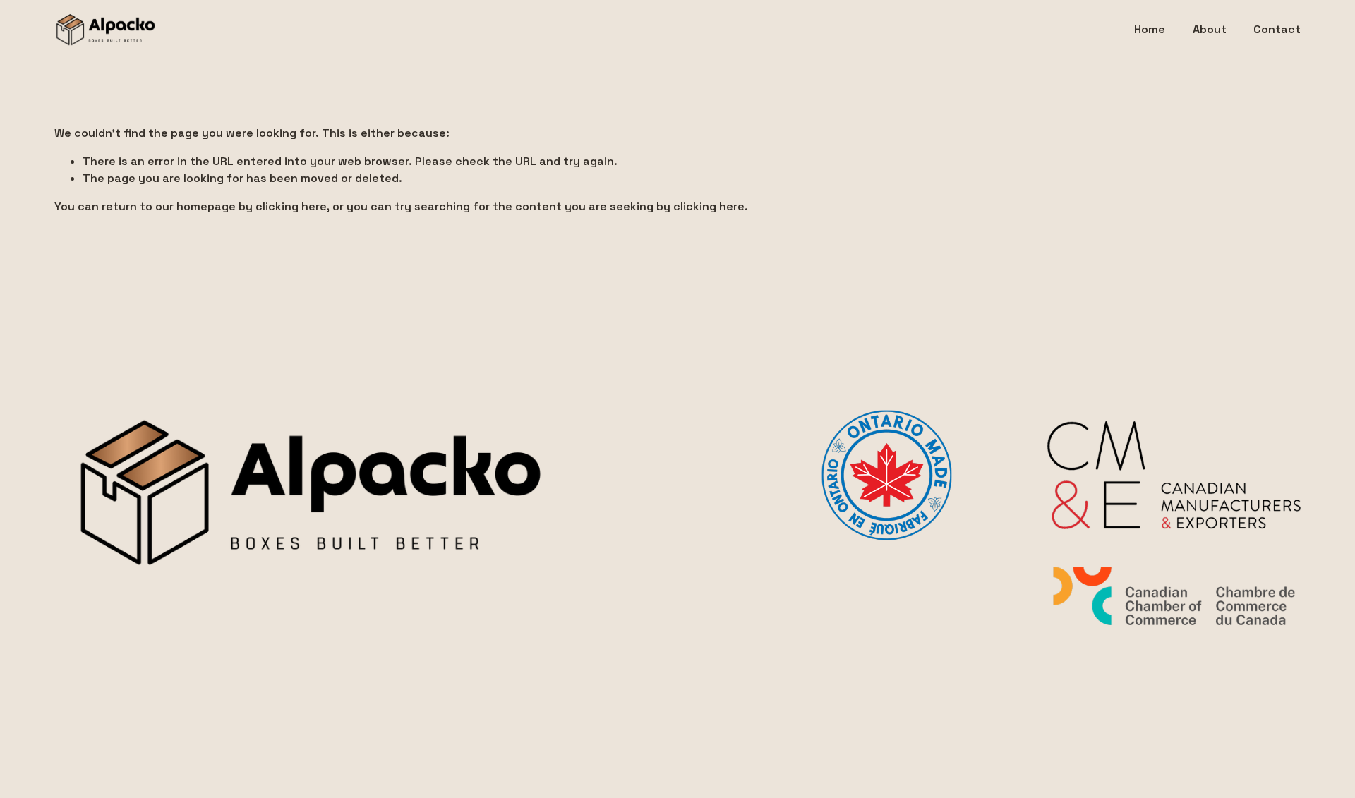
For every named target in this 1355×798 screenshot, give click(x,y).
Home (1149, 29)
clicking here (291, 206)
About (1210, 29)
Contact (1277, 29)
